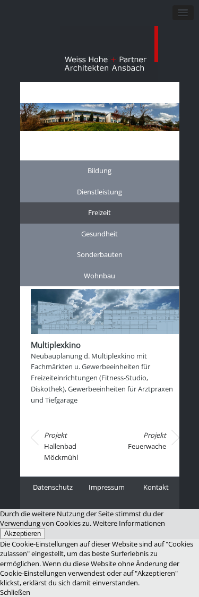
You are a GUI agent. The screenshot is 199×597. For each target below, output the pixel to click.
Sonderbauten (100, 254)
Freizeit (99, 212)
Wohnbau (99, 275)
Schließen (15, 592)
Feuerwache (147, 440)
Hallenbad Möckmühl (61, 446)
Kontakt (156, 487)
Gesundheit (99, 233)
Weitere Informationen (129, 523)
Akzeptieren (22, 534)
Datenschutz (53, 487)
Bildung (99, 170)
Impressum (107, 487)
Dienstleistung (99, 192)
